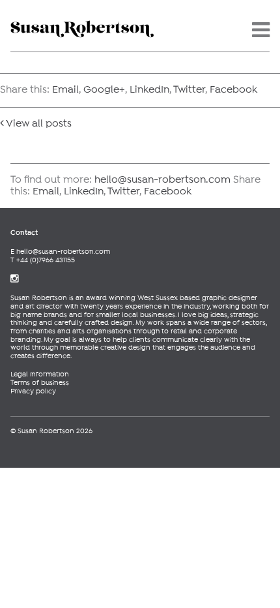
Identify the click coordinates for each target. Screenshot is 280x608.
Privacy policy (33, 391)
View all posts (38, 123)
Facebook (233, 90)
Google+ (104, 90)
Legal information (39, 374)
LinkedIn (149, 90)
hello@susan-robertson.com (162, 180)
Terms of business (39, 383)
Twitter (189, 90)
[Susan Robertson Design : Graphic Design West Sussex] (82, 26)
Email (65, 90)
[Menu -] (261, 34)
